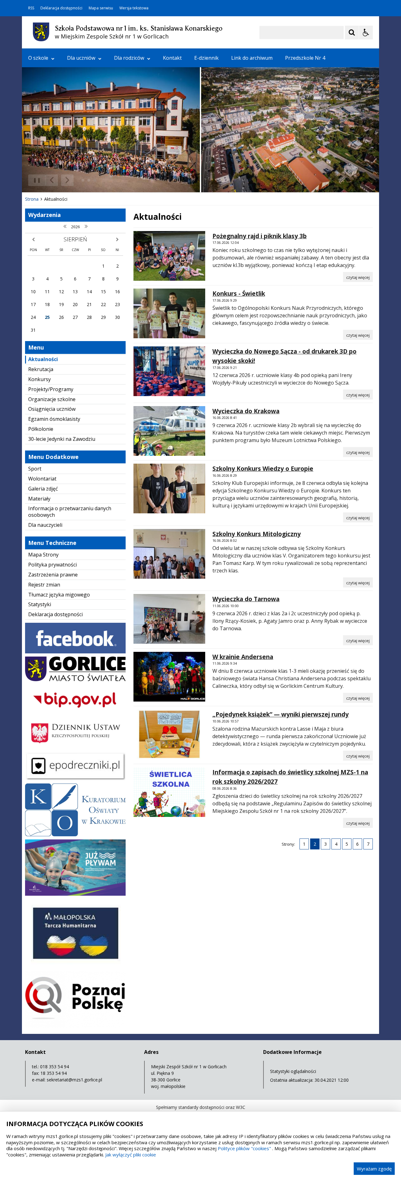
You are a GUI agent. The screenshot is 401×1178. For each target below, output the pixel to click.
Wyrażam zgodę (374, 1168)
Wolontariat (42, 478)
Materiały (39, 498)
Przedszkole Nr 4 (305, 57)
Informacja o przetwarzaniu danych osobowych (69, 511)
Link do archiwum (252, 57)
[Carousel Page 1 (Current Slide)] (82, 180)
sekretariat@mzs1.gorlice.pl (74, 1080)
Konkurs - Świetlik (238, 293)
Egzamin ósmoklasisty (54, 418)
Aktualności (43, 359)
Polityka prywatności (52, 564)
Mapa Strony (43, 554)
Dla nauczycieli (45, 524)
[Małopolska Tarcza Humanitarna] (75, 966)
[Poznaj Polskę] (75, 1026)
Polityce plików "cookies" (244, 1148)
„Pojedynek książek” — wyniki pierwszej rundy (280, 714)
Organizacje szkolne (52, 399)
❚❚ (34, 180)
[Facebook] (75, 651)
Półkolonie (40, 428)
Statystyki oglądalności (293, 1071)
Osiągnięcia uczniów (52, 408)
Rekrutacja (40, 369)
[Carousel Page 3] (94, 180)
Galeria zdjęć (43, 488)
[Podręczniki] (75, 778)
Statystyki (39, 604)
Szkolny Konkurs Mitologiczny (256, 534)
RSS (31, 8)
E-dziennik (206, 57)
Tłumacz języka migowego (59, 594)
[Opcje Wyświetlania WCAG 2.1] (366, 32)
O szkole (38, 57)
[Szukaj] (352, 32)
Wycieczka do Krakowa (245, 411)
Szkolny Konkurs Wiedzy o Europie (262, 469)
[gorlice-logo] (75, 679)
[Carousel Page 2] (88, 180)
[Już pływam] (75, 894)
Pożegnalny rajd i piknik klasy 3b (259, 236)
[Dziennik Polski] (75, 747)
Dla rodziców (129, 57)
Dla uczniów (81, 57)
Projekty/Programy (50, 389)
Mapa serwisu (101, 8)
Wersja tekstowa (133, 8)
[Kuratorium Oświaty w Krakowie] (75, 834)
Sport (34, 468)
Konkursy (39, 379)
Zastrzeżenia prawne (53, 574)
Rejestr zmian (44, 584)
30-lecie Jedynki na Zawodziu (61, 438)
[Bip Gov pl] (75, 713)
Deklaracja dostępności (61, 8)
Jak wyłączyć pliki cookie (130, 1154)
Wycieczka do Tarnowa (245, 599)
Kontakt (172, 57)
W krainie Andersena (242, 657)
